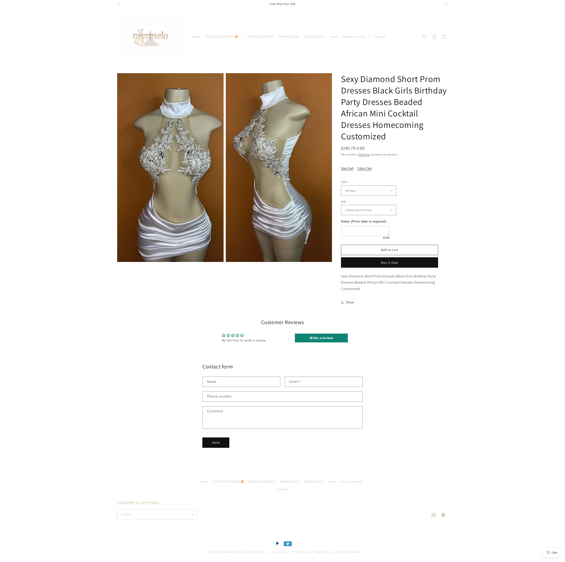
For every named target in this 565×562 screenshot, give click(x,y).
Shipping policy (324, 551)
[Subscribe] (191, 515)
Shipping (363, 154)
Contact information (349, 551)
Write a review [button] (321, 338)
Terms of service (301, 551)
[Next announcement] (446, 4)
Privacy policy (279, 551)
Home (203, 482)
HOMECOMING (289, 482)
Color (344, 182)
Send (216, 442)
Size (343, 201)
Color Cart (364, 168)
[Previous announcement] (118, 4)
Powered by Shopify (235, 551)
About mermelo (351, 482)
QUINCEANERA (314, 482)
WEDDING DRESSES (262, 482)
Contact (282, 489)
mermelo (218, 551)
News (332, 482)
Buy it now (389, 262)
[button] (224, 36)
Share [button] (350, 302)
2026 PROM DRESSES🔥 (228, 482)
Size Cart (347, 168)
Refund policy (258, 551)
